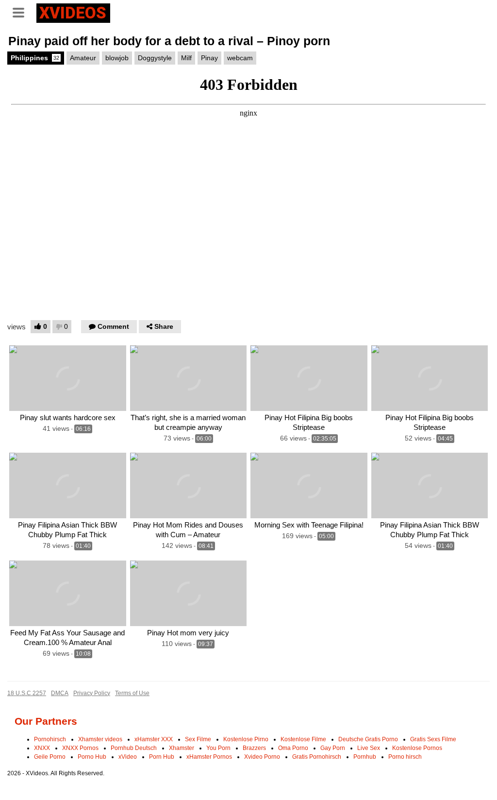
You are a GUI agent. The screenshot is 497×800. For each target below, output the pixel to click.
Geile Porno (50, 756)
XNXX (42, 748)
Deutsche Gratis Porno (368, 739)
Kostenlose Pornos (417, 748)
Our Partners (46, 721)
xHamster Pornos (209, 756)
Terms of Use (132, 693)
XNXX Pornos (80, 748)
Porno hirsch (405, 756)
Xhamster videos (100, 739)
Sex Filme (198, 739)
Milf (186, 58)
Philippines (35, 58)
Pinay (209, 58)
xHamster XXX (153, 739)
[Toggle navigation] (21, 11)
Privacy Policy (91, 693)
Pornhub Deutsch (134, 748)
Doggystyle (155, 58)
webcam (240, 58)
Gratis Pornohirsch (316, 756)
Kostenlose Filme (303, 739)
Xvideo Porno (262, 756)
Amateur (83, 58)
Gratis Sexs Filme (433, 739)
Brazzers (254, 748)
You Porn (218, 748)
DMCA (59, 693)
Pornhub (364, 756)
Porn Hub (161, 756)
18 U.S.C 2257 (26, 693)
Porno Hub (92, 756)
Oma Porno (293, 748)
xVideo (127, 756)
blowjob (117, 58)
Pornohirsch (50, 739)
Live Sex (368, 748)
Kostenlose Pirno (245, 739)
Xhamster (181, 748)
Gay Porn (332, 748)
